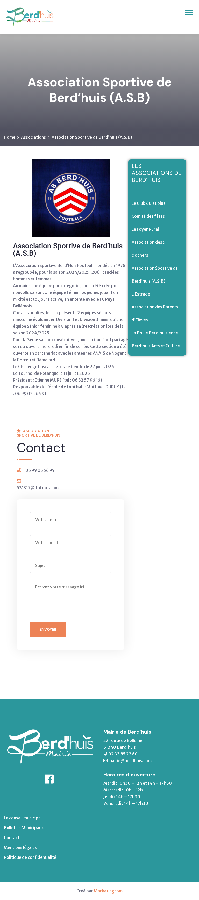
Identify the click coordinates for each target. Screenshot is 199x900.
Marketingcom (108, 891)
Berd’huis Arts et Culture (156, 345)
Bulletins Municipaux (24, 827)
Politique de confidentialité (30, 857)
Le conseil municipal (23, 817)
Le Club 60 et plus (148, 203)
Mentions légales (20, 847)
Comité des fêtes (148, 216)
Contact (11, 837)
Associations (33, 137)
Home (9, 137)
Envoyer (48, 629)
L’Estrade (141, 294)
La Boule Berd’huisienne (155, 332)
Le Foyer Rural (145, 229)
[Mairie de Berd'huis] (29, 16)
